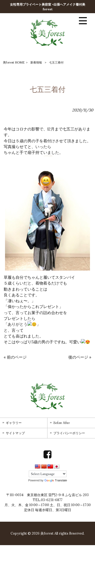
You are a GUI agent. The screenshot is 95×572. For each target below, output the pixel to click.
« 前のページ (15, 357)
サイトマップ (15, 433)
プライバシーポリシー (69, 433)
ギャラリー (14, 423)
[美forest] (47, 45)
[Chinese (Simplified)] (44, 466)
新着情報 (36, 62)
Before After (61, 423)
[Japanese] (57, 466)
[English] (38, 466)
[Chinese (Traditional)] (50, 466)
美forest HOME (14, 62)
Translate (61, 480)
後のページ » (79, 357)
